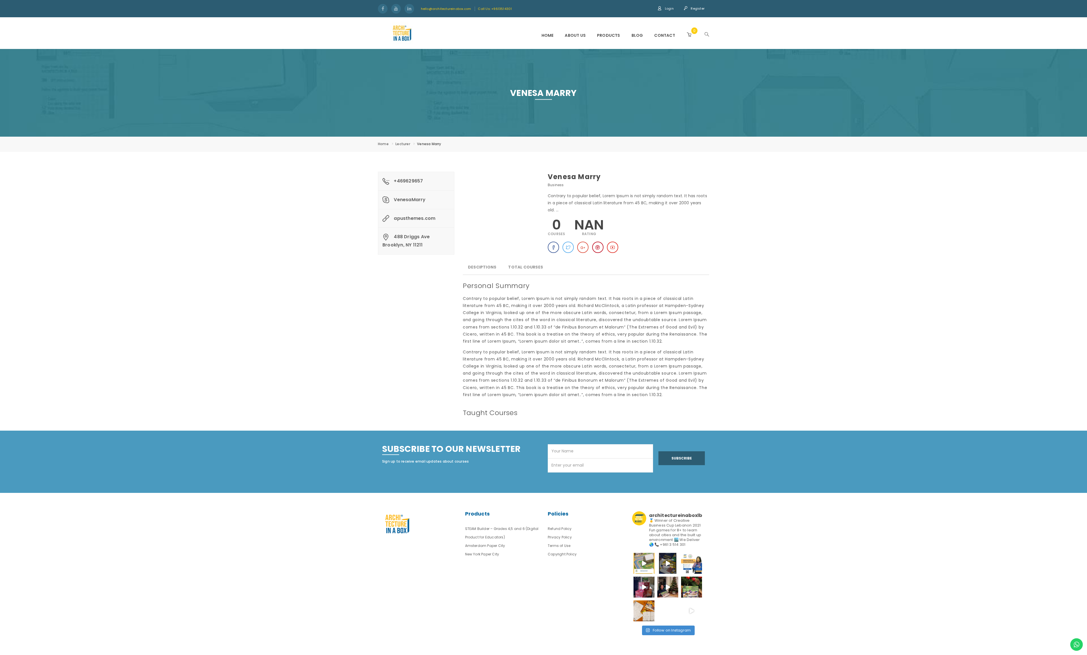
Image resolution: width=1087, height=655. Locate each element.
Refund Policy (560, 528)
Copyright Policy (562, 554)
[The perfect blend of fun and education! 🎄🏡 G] (691, 587)
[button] (689, 34)
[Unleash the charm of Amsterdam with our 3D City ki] (644, 610)
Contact (664, 35)
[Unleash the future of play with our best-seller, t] (667, 587)
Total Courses (525, 267)
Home (548, 35)
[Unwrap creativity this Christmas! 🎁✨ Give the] (667, 610)
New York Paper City (482, 554)
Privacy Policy (560, 537)
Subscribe (681, 458)
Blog (637, 35)
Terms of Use (559, 545)
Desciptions (482, 267)
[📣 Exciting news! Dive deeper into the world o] (644, 563)
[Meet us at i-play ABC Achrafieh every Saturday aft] (691, 610)
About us (575, 35)
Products (608, 35)
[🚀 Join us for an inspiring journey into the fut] (691, 563)
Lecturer (402, 143)
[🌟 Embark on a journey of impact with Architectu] (644, 587)
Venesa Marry (574, 176)
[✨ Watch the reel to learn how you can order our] (667, 563)
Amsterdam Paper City (485, 545)
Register (697, 8)
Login (669, 8)
